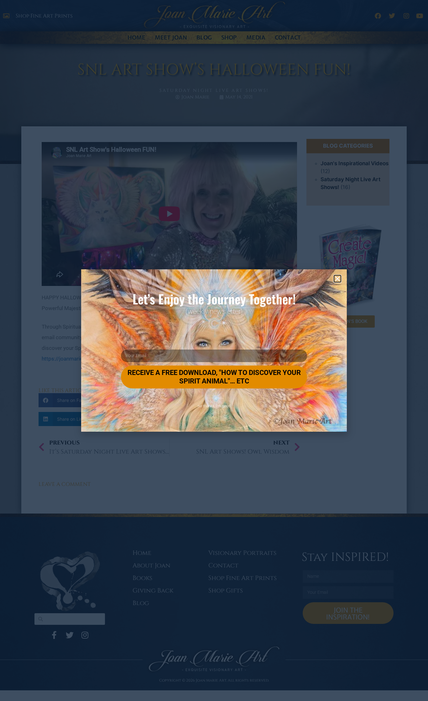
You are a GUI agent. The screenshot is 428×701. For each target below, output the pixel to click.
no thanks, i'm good (214, 406)
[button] (337, 279)
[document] (214, 350)
